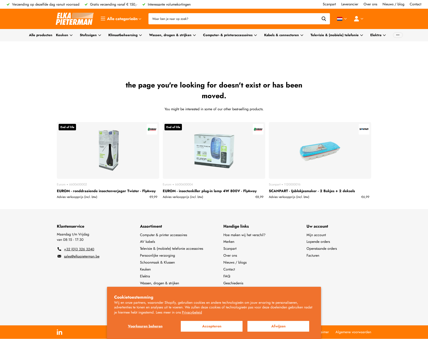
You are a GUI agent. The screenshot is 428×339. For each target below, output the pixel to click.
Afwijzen (278, 326)
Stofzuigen (88, 35)
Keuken (62, 35)
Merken (228, 241)
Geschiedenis (233, 283)
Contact (229, 269)
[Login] (359, 18)
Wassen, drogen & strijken (170, 35)
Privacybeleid (192, 312)
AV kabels (147, 241)
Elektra (375, 35)
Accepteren (211, 326)
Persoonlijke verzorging (157, 255)
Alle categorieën (123, 19)
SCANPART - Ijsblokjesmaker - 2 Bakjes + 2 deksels (312, 190)
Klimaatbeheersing (123, 35)
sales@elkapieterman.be (81, 256)
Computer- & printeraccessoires (228, 35)
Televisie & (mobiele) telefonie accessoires (171, 248)
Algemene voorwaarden (353, 332)
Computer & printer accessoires (163, 234)
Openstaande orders (322, 248)
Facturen (313, 255)
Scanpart (230, 248)
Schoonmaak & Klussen (157, 262)
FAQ (226, 276)
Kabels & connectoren (281, 35)
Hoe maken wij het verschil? (244, 234)
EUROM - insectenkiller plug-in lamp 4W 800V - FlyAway (210, 190)
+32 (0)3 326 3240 (79, 249)
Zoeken (324, 18)
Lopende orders (318, 241)
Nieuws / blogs (235, 262)
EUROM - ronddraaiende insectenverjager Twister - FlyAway (106, 190)
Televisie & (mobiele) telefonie (335, 35)
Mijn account (316, 234)
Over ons (230, 255)
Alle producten (40, 35)
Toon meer (398, 35)
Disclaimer (321, 332)
